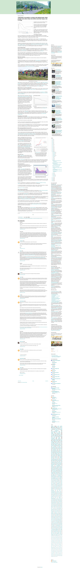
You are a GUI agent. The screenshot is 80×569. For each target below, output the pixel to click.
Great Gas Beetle (54, 362)
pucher (55, 482)
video (54, 427)
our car (56, 503)
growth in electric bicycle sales (30, 66)
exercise (54, 543)
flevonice (55, 527)
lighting (58, 480)
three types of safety (21, 187)
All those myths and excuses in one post (58, 70)
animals (60, 459)
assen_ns (61, 486)
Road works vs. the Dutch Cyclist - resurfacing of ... (56, 161)
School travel (52, 242)
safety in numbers (59, 517)
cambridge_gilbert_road (58, 525)
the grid (60, 504)
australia (60, 450)
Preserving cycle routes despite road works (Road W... (57, 169)
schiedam (53, 552)
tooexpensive (56, 478)
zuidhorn (57, 535)
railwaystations (53, 438)
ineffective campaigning (57, 444)
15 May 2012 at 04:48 (22, 373)
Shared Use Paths (53, 277)
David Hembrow (22, 358)
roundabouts (52, 462)
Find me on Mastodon (54, 346)
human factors (60, 470)
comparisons (57, 430)
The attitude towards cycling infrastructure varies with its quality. (58, 76)
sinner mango (58, 432)
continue (30, 212)
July (53, 157)
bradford (53, 525)
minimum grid (56, 548)
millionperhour (57, 529)
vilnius (59, 555)
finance (52, 476)
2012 (52, 151)
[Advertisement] (33, 378)
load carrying (59, 476)
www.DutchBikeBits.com (55, 391)
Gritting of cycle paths (53, 235)
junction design (59, 545)
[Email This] (25, 217)
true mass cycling (59, 494)
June (53, 158)
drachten (55, 542)
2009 (52, 179)
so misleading (26, 111)
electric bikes (56, 469)
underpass (59, 473)
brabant (61, 524)
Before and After (53, 220)
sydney (58, 504)
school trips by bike (59, 518)
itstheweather (52, 490)
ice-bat (58, 501)
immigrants (31, 218)
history (56, 441)
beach (52, 487)
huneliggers (53, 442)
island (51, 545)
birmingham (55, 538)
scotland (55, 532)
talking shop (54, 463)
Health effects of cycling (54, 250)
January (54, 176)
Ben (20, 272)
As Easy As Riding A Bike (55, 368)
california (58, 539)
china (60, 510)
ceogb (55, 497)
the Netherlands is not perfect (54, 272)
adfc (61, 522)
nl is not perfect (34, 218)
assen (52, 426)
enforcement (59, 475)
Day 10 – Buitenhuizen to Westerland (56, 389)
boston (52, 539)
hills (54, 476)
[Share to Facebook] (28, 217)
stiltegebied (58, 483)
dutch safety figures (25, 218)
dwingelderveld (52, 513)
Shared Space (53, 273)
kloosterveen (52, 466)
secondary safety (59, 532)
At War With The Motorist (55, 372)
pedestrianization (53, 492)
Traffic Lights (52, 223)
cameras (60, 539)
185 (26, 125)
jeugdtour (61, 501)
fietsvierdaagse (58, 499)
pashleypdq (52, 445)
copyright (52, 511)
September (54, 155)
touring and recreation (58, 429)
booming (59, 524)
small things (53, 437)
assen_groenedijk (59, 508)
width (51, 506)
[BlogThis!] (26, 217)
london (59, 437)
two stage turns (57, 534)
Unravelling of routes (53, 217)
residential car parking (55, 531)
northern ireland (53, 549)
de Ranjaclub (54, 397)
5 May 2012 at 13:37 (22, 346)
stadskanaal (60, 553)
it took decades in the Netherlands (56, 298)
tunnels (56, 473)
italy (53, 545)
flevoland (60, 513)
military (60, 515)
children (26, 197)
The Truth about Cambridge (54, 311)
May (53, 159)
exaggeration (59, 455)
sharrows (57, 552)
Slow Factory (21, 341)
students (52, 472)
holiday (56, 451)
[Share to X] (27, 217)
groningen (56, 439)
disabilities (33, 197)
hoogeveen (52, 501)
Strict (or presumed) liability (54, 282)
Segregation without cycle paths (55, 215)
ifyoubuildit (60, 448)
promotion (57, 442)
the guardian (56, 472)
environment (54, 455)
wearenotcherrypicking (54, 459)
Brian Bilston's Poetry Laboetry (56, 405)
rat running (58, 482)
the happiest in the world (57, 241)
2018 (52, 144)
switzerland (52, 478)
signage (60, 445)
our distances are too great (55, 297)
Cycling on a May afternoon (55, 166)
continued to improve (33, 207)
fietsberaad (55, 480)
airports (58, 536)
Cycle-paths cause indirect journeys (56, 300)
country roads (55, 511)
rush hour (55, 458)
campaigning (53, 435)
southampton (52, 553)
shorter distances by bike (59, 462)
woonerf (58, 506)
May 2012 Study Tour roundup (56, 165)
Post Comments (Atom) (24, 382)
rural (60, 441)
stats (41, 218)
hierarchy (58, 527)
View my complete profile (54, 562)
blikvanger (58, 538)
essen (51, 543)
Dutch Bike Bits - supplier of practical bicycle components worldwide (56, 356)
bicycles (56, 434)
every (52, 527)
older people (20, 197)
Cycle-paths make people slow (55, 301)
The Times (56, 507)
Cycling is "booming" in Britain (55, 302)
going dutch (52, 451)
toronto (52, 521)
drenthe (52, 439)
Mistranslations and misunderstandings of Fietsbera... (57, 164)
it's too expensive (54, 295)
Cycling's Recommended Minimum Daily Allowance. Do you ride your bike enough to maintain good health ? (59, 131)
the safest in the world (33, 89)
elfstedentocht (57, 513)
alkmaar (60, 536)
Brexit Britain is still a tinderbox (55, 400)
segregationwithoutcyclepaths (55, 443)
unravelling (54, 448)
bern (52, 538)
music (61, 466)
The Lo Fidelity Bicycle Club (55, 374)
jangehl (56, 545)
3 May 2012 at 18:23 (22, 298)
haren (51, 514)
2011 (52, 177)
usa (57, 448)
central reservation (56, 510)
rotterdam (60, 531)
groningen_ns (56, 500)
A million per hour (53, 200)
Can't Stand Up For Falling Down (56, 383)
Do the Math (53, 402)
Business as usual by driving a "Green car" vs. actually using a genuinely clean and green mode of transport (59, 119)
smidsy (58, 493)
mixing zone (60, 548)
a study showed (22, 155)
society (60, 456)
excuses (61, 439)
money (59, 449)
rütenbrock (54, 517)
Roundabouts (53, 227)
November (54, 153)
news (56, 456)
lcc (56, 476)
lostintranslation (59, 447)
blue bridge (57, 479)
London (52, 318)
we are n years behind (55, 522)
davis (60, 541)
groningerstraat (58, 465)
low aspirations (58, 466)
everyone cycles (26, 193)
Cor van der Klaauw (53, 485)
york (59, 522)
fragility (29, 218)
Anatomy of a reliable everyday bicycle (56, 257)
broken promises (53, 454)
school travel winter (53, 518)
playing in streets (58, 492)
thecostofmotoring (57, 520)
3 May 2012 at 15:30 (22, 274)
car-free (59, 496)
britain (58, 427)
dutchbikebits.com (53, 447)
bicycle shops (52, 479)
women (54, 506)
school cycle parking (53, 493)
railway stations (38, 82)
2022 (52, 140)
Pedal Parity (53, 366)
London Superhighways (54, 317)
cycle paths (59, 426)
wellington (53, 556)
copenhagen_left (54, 541)
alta (54, 508)
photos (58, 435)
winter (61, 435)
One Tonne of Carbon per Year (56, 414)
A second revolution (53, 188)
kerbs (51, 546)
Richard (21, 367)
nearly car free (58, 276)
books (56, 524)
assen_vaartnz (54, 468)
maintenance (54, 449)
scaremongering (53, 286)
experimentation (58, 543)
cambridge (59, 438)
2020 (52, 142)
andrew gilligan (58, 485)
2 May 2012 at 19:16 (22, 238)
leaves (54, 515)
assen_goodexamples (54, 431)
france (61, 499)
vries (54, 535)
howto (57, 457)
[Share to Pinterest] (29, 217)
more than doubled (21, 140)
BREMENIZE (53, 364)
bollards (61, 538)
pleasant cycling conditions (57, 452)
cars (51, 434)
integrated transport (56, 440)
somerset (55, 504)
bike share (58, 468)
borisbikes (52, 496)
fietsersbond (52, 456)
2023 (52, 139)
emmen (61, 542)
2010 (52, 178)
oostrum (57, 549)
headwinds (60, 500)
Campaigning (53, 204)
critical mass (59, 511)
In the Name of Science (54, 403)
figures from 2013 (38, 152)
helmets (60, 461)
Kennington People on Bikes (55, 376)
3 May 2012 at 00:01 (22, 248)
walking (61, 555)
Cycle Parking (53, 245)
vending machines (59, 521)
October (54, 154)
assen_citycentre (59, 463)
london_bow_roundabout (54, 528)
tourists (52, 555)
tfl (51, 448)
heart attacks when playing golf (25, 146)
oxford (59, 549)
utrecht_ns (55, 521)
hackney (52, 489)
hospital (61, 527)
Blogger (41, 567)
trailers (55, 494)
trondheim (52, 534)
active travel (54, 536)
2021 (52, 141)
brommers (56, 496)
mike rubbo (58, 490)
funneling (53, 500)
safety (40, 218)
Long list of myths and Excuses (55, 291)
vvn (51, 522)
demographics (21, 218)
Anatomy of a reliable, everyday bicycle (58, 104)
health (56, 461)
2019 (52, 143)
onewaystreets (52, 503)
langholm (55, 546)
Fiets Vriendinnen (38, 60)
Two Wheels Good (54, 381)
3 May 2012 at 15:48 (22, 292)
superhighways (54, 450)
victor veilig (56, 555)
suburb (60, 458)
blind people (56, 487)
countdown (58, 541)
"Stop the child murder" (54, 207)
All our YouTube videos (55, 355)
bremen (55, 539)
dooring (52, 542)
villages (60, 478)
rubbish (52, 532)
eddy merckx (57, 542)
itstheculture (59, 489)
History (52, 218)
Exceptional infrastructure (54, 232)
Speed (52, 259)
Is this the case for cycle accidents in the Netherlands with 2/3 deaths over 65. (35, 257)
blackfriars (53, 524)
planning (56, 428)
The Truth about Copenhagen (55, 305)
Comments (53, 351)
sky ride (60, 552)
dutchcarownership (53, 475)
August (53, 156)
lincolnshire (57, 515)
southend (56, 553)
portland (59, 503)
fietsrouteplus (60, 469)
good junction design (54, 470)
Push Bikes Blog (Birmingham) (56, 360)
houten (55, 489)
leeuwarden (59, 546)
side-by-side (59, 471)
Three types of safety (58, 124)
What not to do (53, 267)
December (54, 152)
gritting (56, 445)
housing (55, 501)
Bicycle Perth (54, 370)
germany (52, 465)
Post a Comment (21, 375)
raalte (51, 531)
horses (54, 514)
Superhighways (53, 211)
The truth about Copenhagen (57, 90)
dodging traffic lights (59, 454)
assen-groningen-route (56, 486)
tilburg (60, 520)
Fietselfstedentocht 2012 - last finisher (57, 162)
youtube (56, 556)
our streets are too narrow (55, 294)
